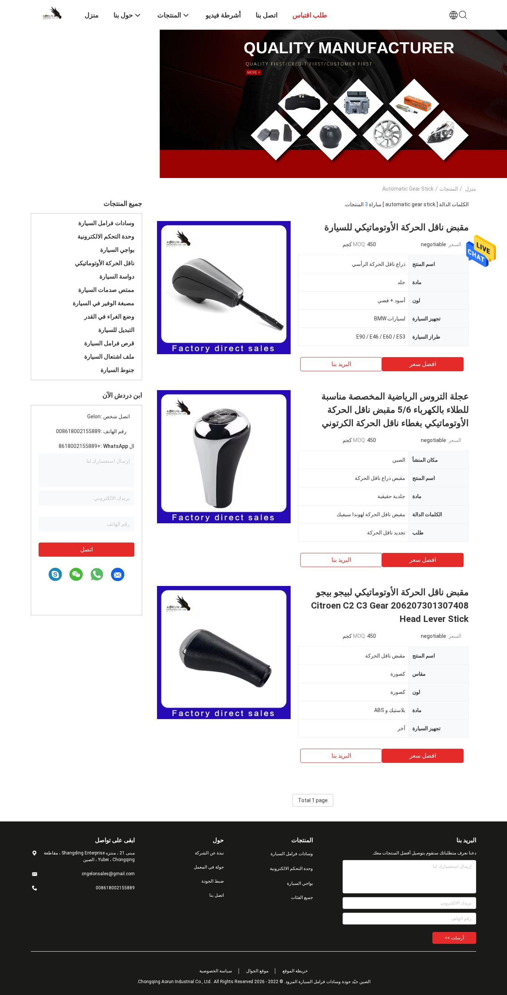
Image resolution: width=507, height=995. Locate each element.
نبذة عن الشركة (209, 853)
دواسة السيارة (116, 276)
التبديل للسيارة (116, 329)
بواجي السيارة (117, 249)
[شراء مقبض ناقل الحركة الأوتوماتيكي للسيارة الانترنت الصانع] (224, 287)
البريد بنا (341, 364)
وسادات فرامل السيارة (106, 223)
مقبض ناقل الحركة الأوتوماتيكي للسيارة (396, 227)
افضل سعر (422, 364)
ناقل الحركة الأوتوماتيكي (104, 263)
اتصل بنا (216, 895)
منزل (470, 189)
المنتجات (448, 189)
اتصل (86, 549)
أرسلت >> (454, 937)
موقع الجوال (257, 970)
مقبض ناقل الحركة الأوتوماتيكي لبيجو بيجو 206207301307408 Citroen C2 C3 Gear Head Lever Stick (390, 605)
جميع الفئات (302, 897)
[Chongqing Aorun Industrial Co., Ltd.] (53, 12)
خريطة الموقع (295, 970)
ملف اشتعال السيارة (109, 356)
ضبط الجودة (213, 881)
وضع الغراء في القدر (109, 316)
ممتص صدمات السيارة (106, 289)
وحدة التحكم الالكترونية (106, 236)
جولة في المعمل (209, 867)
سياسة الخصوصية (215, 970)
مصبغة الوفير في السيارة (103, 303)
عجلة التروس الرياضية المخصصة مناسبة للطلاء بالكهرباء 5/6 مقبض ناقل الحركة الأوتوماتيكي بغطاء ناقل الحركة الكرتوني (395, 409)
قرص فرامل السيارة (109, 343)
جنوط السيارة (117, 369)
